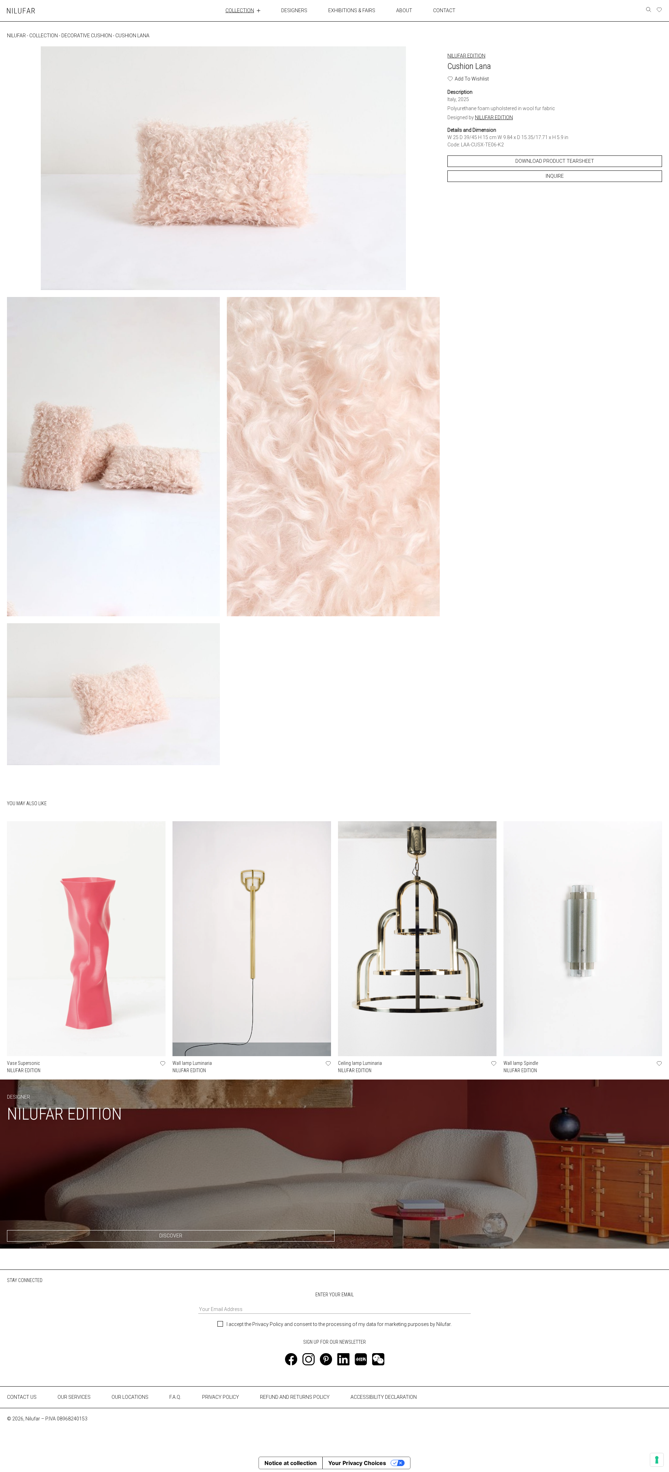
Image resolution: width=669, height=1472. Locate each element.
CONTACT (444, 10)
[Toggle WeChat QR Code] (378, 1359)
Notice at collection (290, 1462)
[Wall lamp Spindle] (582, 938)
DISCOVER (170, 1235)
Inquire (555, 176)
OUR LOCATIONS (130, 1397)
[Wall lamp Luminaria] (251, 938)
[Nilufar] (21, 10)
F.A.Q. (175, 1397)
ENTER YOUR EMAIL (334, 1294)
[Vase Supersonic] (86, 938)
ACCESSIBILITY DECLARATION (384, 1397)
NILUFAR (16, 35)
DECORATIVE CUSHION (86, 35)
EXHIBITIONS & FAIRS (351, 10)
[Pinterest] (326, 1359)
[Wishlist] (659, 10)
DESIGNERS (294, 10)
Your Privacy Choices (357, 1462)
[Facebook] (291, 1359)
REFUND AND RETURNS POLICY (295, 1397)
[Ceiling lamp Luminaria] (417, 938)
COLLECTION (239, 10)
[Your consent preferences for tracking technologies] (656, 1459)
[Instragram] (308, 1359)
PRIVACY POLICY (220, 1397)
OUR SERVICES (74, 1397)
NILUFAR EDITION (466, 56)
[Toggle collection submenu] (258, 10)
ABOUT (404, 10)
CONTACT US (22, 1397)
